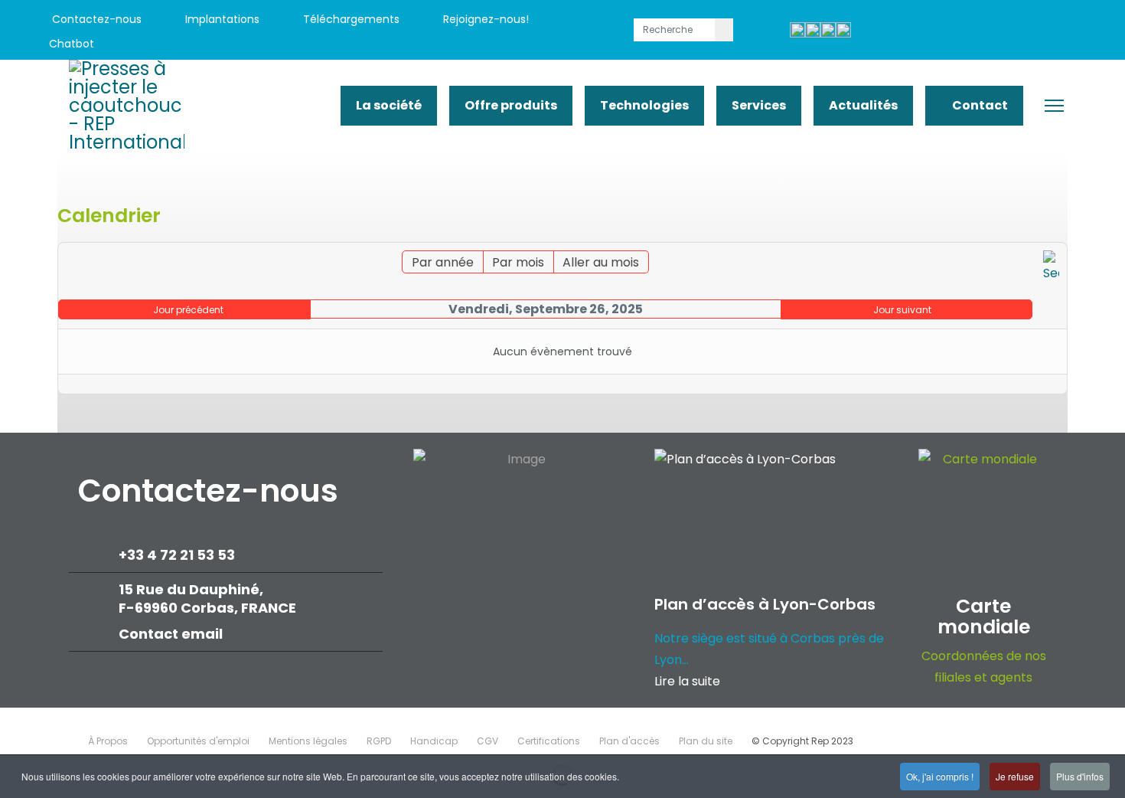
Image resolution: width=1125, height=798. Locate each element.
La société (389, 105)
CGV (487, 740)
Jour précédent (188, 309)
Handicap (434, 740)
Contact (979, 105)
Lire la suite (687, 681)
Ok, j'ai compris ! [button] (939, 776)
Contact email (172, 633)
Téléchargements (349, 19)
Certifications (548, 740)
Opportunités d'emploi (198, 740)
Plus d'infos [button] (1080, 776)
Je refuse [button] (1015, 776)
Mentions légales (308, 740)
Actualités (863, 105)
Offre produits (511, 105)
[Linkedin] (1000, 32)
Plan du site (705, 740)
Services (759, 105)
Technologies (644, 105)
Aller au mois (600, 262)
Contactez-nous (95, 19)
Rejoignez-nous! (484, 19)
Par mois (518, 262)
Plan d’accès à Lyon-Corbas (765, 604)
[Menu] (1054, 105)
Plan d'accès (629, 740)
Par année (443, 262)
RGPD (379, 740)
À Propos (108, 740)
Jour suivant (902, 309)
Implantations (220, 19)
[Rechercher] (1051, 267)
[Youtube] (966, 32)
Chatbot (71, 43)
